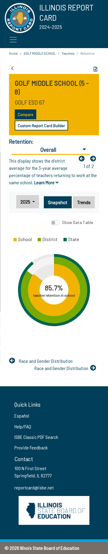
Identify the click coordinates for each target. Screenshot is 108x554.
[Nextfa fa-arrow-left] (94, 158)
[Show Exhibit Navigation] (12, 68)
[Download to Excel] (95, 69)
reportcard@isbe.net (34, 487)
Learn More (45, 182)
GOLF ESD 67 (29, 102)
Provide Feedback (31, 447)
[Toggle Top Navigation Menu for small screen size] (13, 40)
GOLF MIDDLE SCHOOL (40, 53)
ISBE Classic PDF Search (36, 437)
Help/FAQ (22, 426)
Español (21, 415)
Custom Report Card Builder (41, 125)
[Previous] (83, 158)
